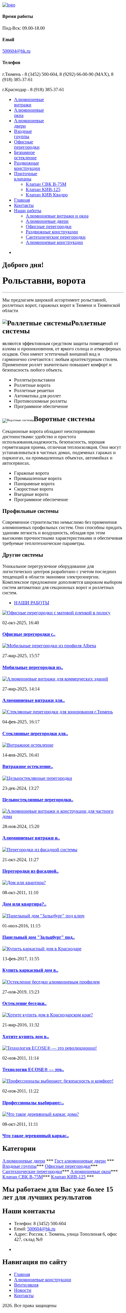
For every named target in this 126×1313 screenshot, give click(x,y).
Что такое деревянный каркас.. (35, 1135)
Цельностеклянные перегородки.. (37, 799)
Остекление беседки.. (24, 1003)
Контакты (24, 205)
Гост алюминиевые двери (80, 1160)
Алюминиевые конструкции (54, 242)
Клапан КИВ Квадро (47, 194)
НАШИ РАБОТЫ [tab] (31, 602)
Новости (22, 1290)
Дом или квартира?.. (24, 903)
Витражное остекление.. (27, 766)
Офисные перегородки (27, 144)
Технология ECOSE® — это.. (33, 1069)
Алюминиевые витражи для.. (33, 700)
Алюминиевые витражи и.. (31, 837)
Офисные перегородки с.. (28, 634)
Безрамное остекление (25, 155)
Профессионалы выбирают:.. (33, 1102)
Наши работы (27, 210)
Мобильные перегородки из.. (32, 667)
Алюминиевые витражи (29, 102)
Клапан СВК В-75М (46, 184)
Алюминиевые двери (47, 221)
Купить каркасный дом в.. (30, 970)
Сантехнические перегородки (56, 237)
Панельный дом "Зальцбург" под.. (38, 937)
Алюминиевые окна (90, 1171)
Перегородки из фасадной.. (30, 871)
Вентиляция (26, 1284)
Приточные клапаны (25, 176)
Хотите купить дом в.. (25, 1036)
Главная (22, 200)
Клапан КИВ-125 (43, 189)
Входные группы (23, 134)
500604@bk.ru (16, 50)
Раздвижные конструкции (27, 165)
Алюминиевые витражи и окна (57, 215)
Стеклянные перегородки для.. (35, 733)
